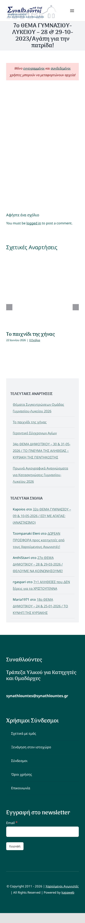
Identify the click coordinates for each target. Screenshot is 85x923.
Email (12, 823)
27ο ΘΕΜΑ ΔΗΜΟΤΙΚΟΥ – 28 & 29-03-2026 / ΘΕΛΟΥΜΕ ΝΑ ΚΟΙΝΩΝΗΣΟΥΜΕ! (38, 564)
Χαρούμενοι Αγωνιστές (62, 886)
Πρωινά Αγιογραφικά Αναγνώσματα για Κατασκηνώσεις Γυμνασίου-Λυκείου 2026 (40, 475)
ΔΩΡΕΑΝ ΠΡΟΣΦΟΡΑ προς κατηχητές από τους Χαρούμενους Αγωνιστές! (39, 540)
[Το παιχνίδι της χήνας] (42, 290)
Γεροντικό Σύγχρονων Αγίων (35, 433)
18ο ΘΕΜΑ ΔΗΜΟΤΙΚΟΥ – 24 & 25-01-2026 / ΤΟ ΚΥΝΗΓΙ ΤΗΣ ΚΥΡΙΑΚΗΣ (40, 606)
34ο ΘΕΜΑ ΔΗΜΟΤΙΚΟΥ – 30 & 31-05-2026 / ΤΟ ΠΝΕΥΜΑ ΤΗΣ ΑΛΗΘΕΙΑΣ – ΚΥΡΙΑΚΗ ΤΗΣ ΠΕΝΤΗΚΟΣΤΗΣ (41, 451)
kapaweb (67, 892)
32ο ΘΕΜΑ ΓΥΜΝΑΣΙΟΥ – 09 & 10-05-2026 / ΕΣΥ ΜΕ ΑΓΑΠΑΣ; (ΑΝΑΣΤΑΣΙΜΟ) (42, 516)
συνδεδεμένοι (61, 68)
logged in (33, 223)
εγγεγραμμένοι (34, 68)
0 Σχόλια (34, 340)
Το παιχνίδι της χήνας (30, 334)
